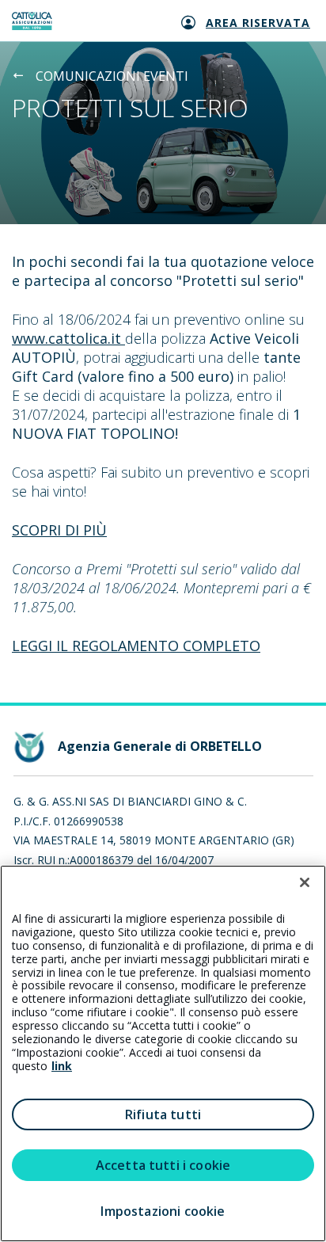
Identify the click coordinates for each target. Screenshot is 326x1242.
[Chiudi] (304, 882)
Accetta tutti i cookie (163, 1165)
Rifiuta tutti (163, 1114)
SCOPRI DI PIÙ (59, 529)
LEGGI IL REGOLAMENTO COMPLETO (136, 645)
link (61, 1065)
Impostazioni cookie (162, 1211)
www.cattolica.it (68, 338)
